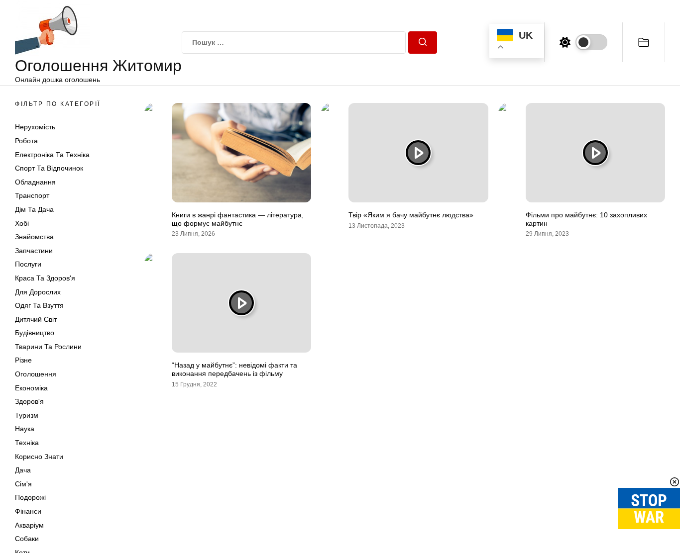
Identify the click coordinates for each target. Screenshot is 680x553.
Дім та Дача (34, 209)
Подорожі (30, 497)
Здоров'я (29, 401)
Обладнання (35, 182)
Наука (24, 429)
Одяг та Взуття (39, 305)
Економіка (31, 388)
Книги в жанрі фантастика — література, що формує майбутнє (238, 219)
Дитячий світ (36, 319)
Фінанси (28, 511)
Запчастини (34, 251)
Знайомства (34, 237)
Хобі (22, 223)
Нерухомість (35, 127)
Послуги (28, 264)
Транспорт (32, 195)
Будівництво (34, 333)
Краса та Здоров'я (45, 278)
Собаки (27, 539)
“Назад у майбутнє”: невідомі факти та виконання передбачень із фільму (234, 369)
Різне (23, 360)
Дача (23, 470)
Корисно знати (39, 457)
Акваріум (29, 525)
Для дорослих (38, 292)
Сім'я (23, 484)
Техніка (27, 443)
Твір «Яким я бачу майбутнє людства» (410, 215)
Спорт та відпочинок (49, 168)
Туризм (26, 415)
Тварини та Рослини (48, 347)
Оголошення (35, 374)
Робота (26, 141)
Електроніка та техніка (52, 155)
